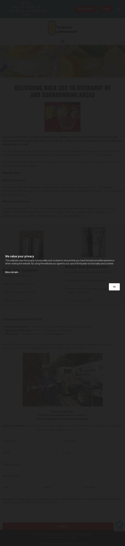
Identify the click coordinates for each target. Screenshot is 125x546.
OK (114, 287)
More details (11, 272)
